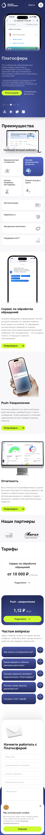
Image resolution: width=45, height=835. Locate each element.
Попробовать (11, 346)
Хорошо (22, 829)
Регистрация (11, 89)
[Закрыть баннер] (40, 806)
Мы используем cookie (16, 813)
